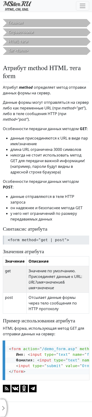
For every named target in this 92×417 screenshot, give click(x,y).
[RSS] (6, 388)
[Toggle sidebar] (3, 408)
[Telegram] (33, 388)
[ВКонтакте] (15, 388)
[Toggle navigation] (82, 6)
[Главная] (19, 6)
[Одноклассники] (24, 388)
